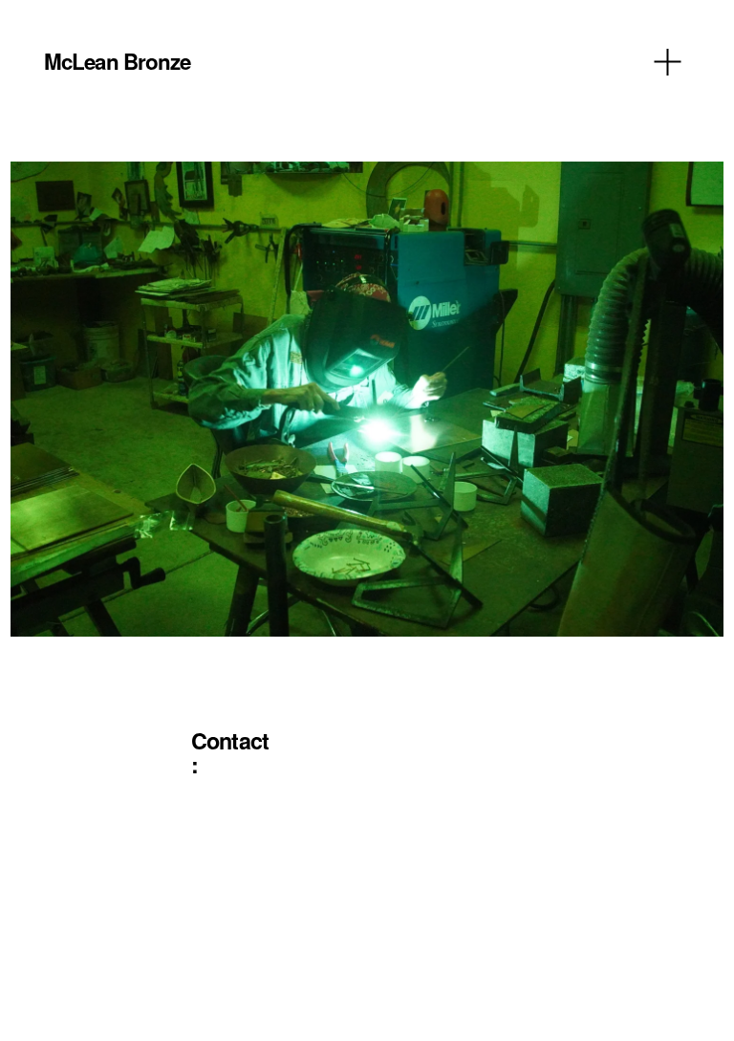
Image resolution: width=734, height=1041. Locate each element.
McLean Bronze (117, 61)
